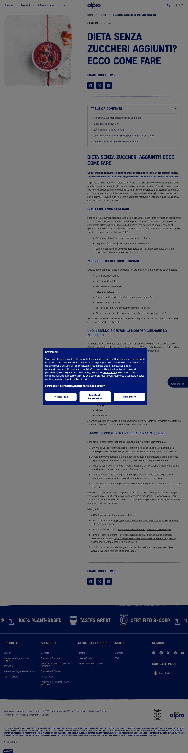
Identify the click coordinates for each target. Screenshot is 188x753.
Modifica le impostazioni (95, 397)
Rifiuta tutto (129, 396)
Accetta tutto (61, 396)
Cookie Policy (110, 372)
